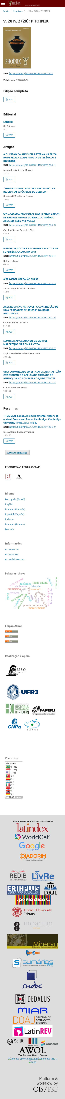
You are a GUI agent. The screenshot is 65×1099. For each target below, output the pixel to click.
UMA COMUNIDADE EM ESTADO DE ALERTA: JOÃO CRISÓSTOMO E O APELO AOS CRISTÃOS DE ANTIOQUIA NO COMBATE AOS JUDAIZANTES (32, 375)
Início (6, 10)
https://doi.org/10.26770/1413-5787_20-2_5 (32, 283)
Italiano (9, 519)
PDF (10, 99)
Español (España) (14, 514)
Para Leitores (12, 549)
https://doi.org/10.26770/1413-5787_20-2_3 (32, 225)
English (9, 504)
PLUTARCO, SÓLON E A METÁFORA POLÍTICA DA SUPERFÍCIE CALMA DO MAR (31, 250)
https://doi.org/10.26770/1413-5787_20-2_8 (32, 382)
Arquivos (17, 10)
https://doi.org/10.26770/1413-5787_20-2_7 (32, 348)
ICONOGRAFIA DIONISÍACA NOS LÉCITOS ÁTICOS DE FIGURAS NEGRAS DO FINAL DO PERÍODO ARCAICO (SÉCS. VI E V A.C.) (31, 217)
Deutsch (9, 529)
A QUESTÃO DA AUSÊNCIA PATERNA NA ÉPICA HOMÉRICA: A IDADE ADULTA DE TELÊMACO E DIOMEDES (30, 157)
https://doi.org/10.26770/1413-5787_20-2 (31, 73)
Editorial (8, 121)
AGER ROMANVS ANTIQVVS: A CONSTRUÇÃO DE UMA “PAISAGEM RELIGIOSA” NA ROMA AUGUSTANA (30, 310)
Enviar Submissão (17, 452)
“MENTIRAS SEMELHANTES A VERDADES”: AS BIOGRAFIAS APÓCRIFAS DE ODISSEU (29, 190)
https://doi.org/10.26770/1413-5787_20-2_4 (32, 255)
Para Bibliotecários (14, 559)
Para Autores (11, 554)
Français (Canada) (15, 509)
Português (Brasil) (15, 499)
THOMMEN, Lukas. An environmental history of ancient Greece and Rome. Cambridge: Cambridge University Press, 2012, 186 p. (32, 419)
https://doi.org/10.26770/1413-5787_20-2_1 (32, 165)
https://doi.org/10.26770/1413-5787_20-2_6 (32, 317)
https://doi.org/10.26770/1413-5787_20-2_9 (32, 426)
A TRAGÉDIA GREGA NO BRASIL (21, 279)
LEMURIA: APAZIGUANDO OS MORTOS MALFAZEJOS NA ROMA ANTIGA (25, 342)
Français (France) (15, 524)
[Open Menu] (3, 3)
